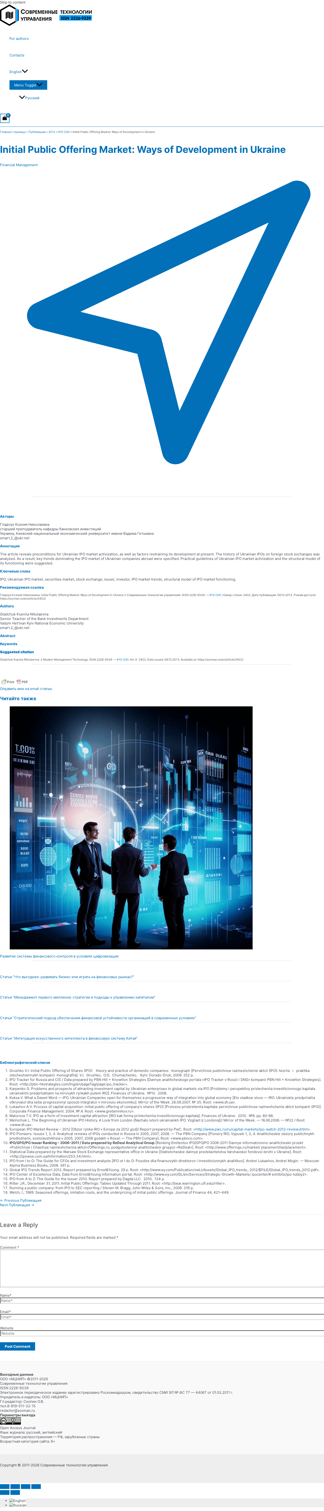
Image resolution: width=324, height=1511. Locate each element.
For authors (19, 38)
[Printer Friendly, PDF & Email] (14, 684)
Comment (9, 1247)
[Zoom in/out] (4, 1486)
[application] (25, 72)
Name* (6, 1295)
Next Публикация (17, 1205)
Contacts (16, 55)
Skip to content (12, 2)
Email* (5, 1311)
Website (7, 1328)
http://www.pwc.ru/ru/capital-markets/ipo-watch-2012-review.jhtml (251, 1129)
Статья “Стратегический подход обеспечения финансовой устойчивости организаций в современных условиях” (98, 1018)
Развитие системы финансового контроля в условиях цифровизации (59, 956)
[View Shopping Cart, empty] (4, 118)
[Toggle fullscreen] (15, 1486)
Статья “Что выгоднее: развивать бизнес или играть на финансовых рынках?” (67, 977)
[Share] (25, 1486)
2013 (51, 132)
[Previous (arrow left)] (4, 1492)
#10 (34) (64, 132)
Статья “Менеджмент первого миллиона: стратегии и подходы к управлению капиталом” (77, 997)
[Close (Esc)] (36, 1486)
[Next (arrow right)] (15, 1492)
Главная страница (13, 132)
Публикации (37, 132)
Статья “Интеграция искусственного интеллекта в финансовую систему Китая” (69, 1038)
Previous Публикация (20, 1200)
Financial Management (19, 165)
